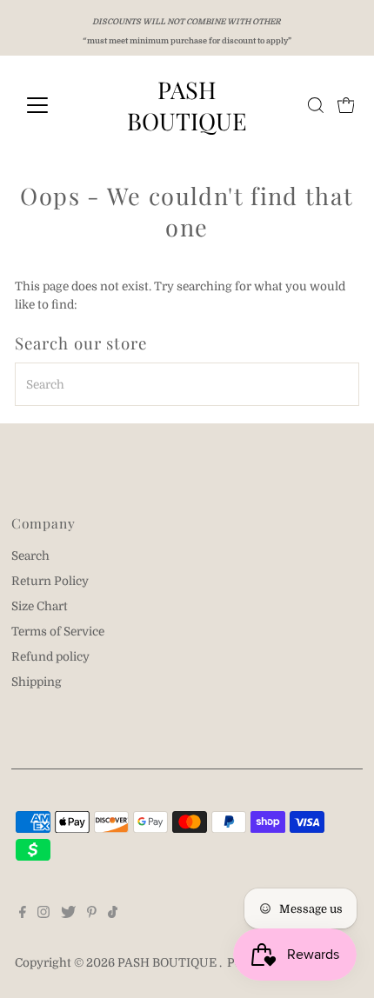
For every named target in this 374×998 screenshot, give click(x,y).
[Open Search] (316, 105)
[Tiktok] (113, 914)
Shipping (36, 682)
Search (30, 555)
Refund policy (50, 656)
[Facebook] (22, 914)
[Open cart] (346, 105)
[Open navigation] (56, 105)
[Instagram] (43, 914)
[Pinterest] (92, 914)
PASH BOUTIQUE (187, 105)
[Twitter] (68, 914)
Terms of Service (57, 631)
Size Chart (39, 606)
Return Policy (50, 581)
